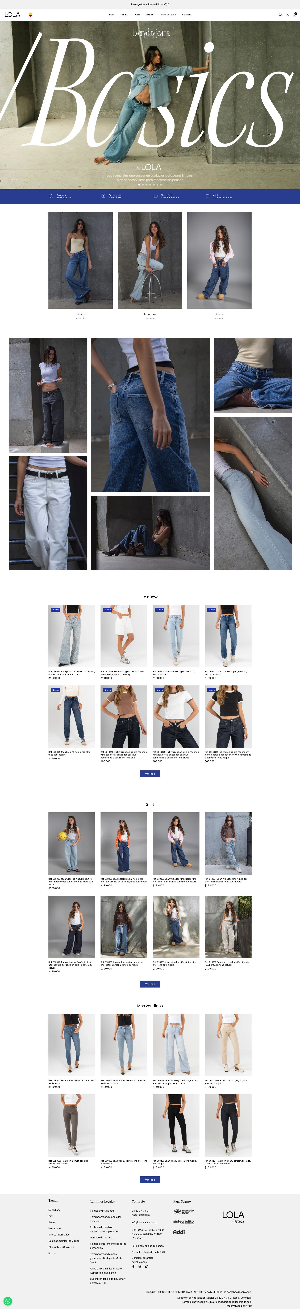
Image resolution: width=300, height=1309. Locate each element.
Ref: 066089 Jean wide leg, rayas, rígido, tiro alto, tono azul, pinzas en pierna (175, 1082)
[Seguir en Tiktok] (146, 1266)
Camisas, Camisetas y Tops (64, 1240)
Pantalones (54, 1228)
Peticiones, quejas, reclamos (148, 1245)
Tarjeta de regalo (167, 14)
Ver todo (150, 773)
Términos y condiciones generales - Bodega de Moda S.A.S (106, 1258)
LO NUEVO (54, 1209)
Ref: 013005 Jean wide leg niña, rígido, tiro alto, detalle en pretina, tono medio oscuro (175, 880)
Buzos (52, 1253)
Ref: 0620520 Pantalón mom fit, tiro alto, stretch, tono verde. (68, 1162)
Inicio (111, 14)
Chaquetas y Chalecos (61, 1247)
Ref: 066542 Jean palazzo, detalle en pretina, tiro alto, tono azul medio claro (71, 673)
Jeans (51, 1222)
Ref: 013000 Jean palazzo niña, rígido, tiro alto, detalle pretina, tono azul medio (122, 963)
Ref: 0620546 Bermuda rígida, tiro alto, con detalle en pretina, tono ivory (122, 673)
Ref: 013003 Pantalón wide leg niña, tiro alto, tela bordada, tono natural (227, 963)
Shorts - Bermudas (59, 1234)
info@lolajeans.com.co (144, 1222)
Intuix (248, 1305)
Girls (137, 14)
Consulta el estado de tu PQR (148, 1252)
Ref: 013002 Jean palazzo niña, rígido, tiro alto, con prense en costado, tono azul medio (124, 880)
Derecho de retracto (101, 1237)
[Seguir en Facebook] (133, 1266)
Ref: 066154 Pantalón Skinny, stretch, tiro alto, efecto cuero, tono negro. (228, 1162)
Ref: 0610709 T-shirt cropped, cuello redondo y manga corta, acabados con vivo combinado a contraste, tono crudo (176, 754)
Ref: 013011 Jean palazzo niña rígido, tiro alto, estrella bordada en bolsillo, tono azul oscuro (70, 965)
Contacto (186, 14)
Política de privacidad (102, 1210)
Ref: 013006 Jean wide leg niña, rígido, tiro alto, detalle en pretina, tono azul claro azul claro (70, 881)
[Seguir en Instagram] (139, 1266)
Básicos (149, 14)
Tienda (123, 14)
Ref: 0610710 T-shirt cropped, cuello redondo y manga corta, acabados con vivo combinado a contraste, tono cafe (124, 754)
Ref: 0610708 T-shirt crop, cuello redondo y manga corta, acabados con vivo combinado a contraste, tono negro (228, 754)
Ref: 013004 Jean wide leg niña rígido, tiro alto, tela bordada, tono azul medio (226, 880)
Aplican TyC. (163, 4)
